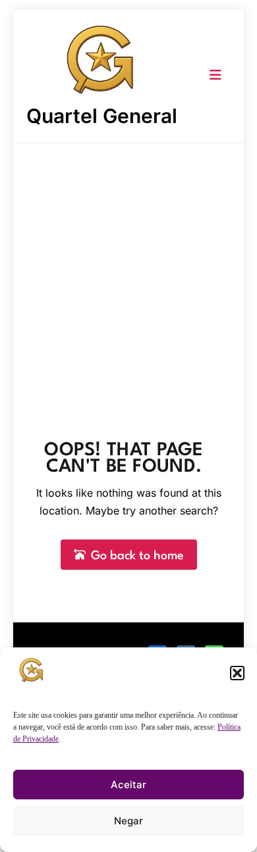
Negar (128, 820)
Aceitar (128, 784)
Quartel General (101, 116)
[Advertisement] (128, 278)
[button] (237, 673)
